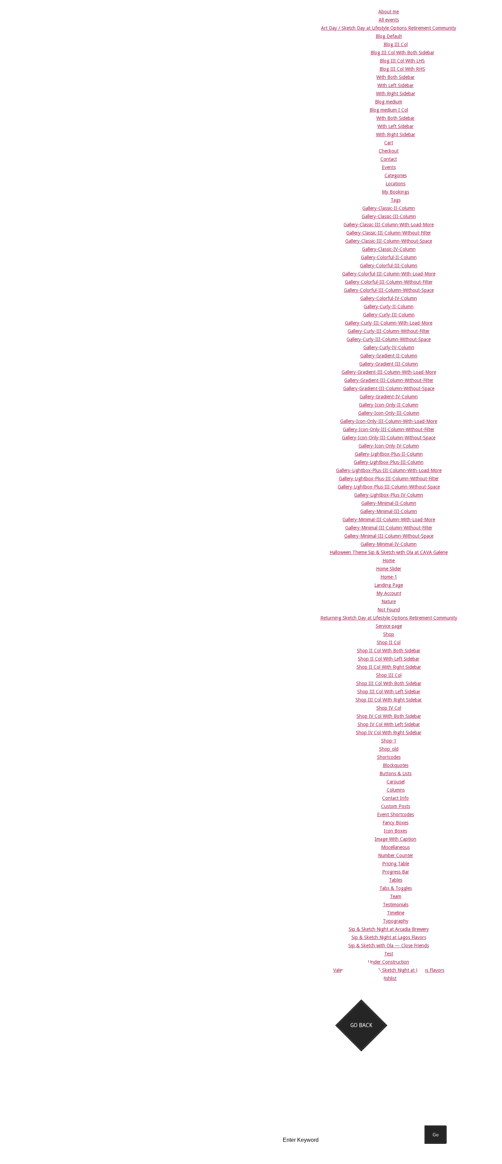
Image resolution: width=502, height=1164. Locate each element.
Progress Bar (395, 872)
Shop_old (389, 749)
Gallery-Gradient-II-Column (388, 355)
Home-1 (388, 577)
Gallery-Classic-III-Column (389, 216)
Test (388, 953)
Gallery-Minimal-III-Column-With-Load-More (389, 519)
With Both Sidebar (395, 77)
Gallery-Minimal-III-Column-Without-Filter (388, 527)
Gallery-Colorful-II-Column (389, 257)
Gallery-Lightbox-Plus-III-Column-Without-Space (389, 486)
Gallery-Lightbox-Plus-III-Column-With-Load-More (389, 470)
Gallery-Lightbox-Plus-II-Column (389, 454)
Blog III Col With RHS (402, 69)
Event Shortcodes (395, 814)
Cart (388, 142)
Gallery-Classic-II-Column (388, 208)
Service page (389, 626)
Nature (388, 601)
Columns (396, 790)
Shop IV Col (388, 708)
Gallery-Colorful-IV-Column (388, 298)
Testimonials (395, 904)
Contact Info (395, 798)
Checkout (389, 151)
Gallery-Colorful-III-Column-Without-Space (389, 290)
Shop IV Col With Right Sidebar (388, 732)
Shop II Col (389, 642)
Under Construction (388, 962)
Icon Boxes (395, 831)
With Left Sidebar (395, 85)
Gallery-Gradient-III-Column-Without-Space (388, 388)
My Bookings (395, 192)
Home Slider (388, 568)
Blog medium (388, 101)
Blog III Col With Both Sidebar (402, 52)
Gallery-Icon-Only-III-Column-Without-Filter (388, 429)
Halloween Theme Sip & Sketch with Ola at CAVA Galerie (389, 552)
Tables (395, 880)
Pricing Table (395, 863)
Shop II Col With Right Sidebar (389, 667)
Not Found (388, 609)
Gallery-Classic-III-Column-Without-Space (388, 241)
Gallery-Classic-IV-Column (389, 249)
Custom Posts (395, 806)
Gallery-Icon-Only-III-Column (388, 413)
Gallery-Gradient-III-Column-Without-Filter (388, 380)
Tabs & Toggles (395, 888)
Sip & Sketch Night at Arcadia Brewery (389, 929)
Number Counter (395, 855)
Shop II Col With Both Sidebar (388, 650)
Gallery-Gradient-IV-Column (389, 396)
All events (389, 20)
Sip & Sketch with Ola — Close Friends (388, 945)
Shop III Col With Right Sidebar (388, 699)
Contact (388, 159)
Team (395, 896)
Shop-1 (388, 740)
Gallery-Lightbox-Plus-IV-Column (388, 495)
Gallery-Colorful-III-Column (388, 265)
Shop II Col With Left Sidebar (388, 659)
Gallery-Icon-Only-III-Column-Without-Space (388, 437)
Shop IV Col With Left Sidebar (389, 724)
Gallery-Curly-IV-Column (388, 347)
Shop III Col (389, 675)
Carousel (396, 781)
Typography (395, 921)
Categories (396, 175)
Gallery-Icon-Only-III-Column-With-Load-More (388, 421)
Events (389, 167)
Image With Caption (395, 839)
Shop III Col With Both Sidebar (388, 683)
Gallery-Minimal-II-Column (388, 503)
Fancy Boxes (395, 822)
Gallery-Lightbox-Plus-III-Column (388, 462)
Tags (396, 200)
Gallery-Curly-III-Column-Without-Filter (389, 331)
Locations (395, 183)
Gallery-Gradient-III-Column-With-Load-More (388, 372)
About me (388, 11)
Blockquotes (395, 765)
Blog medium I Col (388, 110)
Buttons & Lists (395, 773)
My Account (388, 593)
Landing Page (388, 585)
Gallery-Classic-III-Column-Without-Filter (388, 233)
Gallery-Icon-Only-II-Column (388, 405)
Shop (388, 634)
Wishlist (388, 978)
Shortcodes (389, 757)
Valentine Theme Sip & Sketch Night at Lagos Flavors (388, 970)
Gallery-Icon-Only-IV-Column (389, 446)
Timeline (395, 912)
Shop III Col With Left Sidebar (388, 691)
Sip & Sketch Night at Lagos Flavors (388, 937)
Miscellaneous (395, 847)
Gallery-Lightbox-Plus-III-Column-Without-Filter (389, 478)
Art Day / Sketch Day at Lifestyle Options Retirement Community (388, 28)
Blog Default (389, 36)
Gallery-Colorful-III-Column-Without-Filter (389, 282)
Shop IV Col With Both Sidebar (389, 716)
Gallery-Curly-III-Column (389, 314)
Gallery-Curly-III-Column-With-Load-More (388, 323)
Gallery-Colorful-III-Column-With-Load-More (388, 273)
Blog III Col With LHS (402, 60)
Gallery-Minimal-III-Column (388, 511)
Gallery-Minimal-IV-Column (389, 544)
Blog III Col (396, 44)
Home (388, 560)
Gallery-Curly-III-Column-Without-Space (389, 339)
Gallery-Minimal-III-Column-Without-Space (388, 536)
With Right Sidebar (395, 93)
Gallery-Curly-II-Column (389, 306)
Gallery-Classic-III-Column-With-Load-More (389, 224)
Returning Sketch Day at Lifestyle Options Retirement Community (388, 618)
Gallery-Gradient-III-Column (388, 364)
